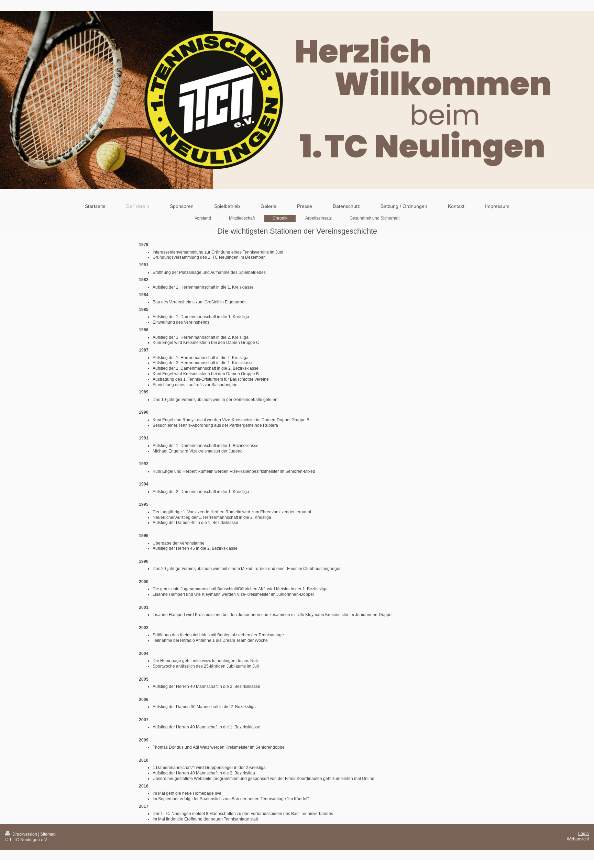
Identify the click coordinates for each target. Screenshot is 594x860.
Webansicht (578, 839)
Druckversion (24, 834)
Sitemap (48, 834)
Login (583, 833)
